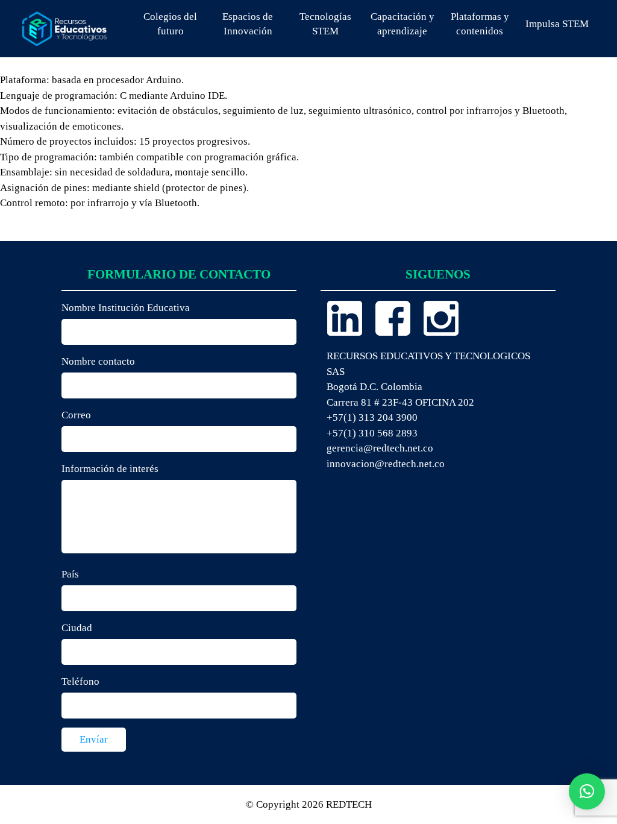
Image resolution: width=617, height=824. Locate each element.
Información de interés (109, 468)
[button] (587, 791)
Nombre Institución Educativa (125, 307)
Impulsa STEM (557, 24)
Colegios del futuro (170, 24)
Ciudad (76, 628)
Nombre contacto (98, 361)
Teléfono (80, 681)
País (70, 574)
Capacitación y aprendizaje (402, 24)
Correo (76, 415)
